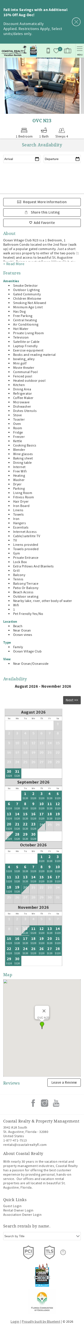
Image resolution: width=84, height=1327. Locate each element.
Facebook (33, 1103)
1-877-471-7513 (15, 1140)
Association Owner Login (22, 1215)
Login (15, 1321)
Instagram (44, 1103)
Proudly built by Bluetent (41, 1321)
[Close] (44, 1011)
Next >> (72, 700)
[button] (42, 1025)
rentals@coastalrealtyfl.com (25, 1145)
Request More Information (45, 202)
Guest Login (12, 1206)
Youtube (56, 1103)
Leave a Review (64, 1082)
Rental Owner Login (18, 1210)
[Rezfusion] (63, 1252)
